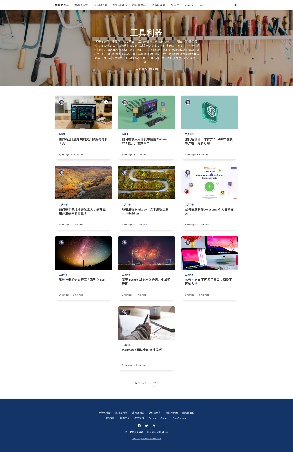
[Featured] (106, 102)
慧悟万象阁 (172, 412)
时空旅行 (111, 417)
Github (152, 417)
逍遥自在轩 (159, 5)
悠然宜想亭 (155, 412)
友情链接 (139, 417)
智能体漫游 (104, 412)
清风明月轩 (101, 5)
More (187, 5)
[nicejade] (61, 102)
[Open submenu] (201, 5)
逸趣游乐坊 (81, 5)
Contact (164, 417)
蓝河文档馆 (138, 412)
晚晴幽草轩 (139, 5)
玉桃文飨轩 (121, 412)
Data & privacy (180, 417)
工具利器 (189, 134)
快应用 (175, 5)
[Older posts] (154, 382)
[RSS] (154, 425)
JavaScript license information (146, 438)
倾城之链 (125, 417)
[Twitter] (146, 425)
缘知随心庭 (188, 412)
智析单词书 (120, 5)
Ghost (165, 431)
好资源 (62, 134)
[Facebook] (139, 425)
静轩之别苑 (62, 5)
